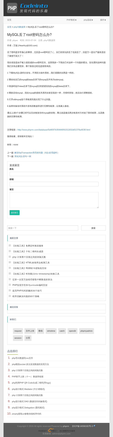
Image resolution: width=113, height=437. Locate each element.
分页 (28, 338)
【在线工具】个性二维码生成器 (28, 251)
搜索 (93, 228)
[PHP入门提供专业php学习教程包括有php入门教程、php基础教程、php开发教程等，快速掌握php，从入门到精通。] (29, 8)
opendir (72, 331)
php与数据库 (19, 27)
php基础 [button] (87, 20)
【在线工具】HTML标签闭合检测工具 (31, 262)
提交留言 (14, 213)
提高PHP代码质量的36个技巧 (27, 290)
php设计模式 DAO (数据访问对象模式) (29, 401)
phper (15, 40)
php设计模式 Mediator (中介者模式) (28, 389)
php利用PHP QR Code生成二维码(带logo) (31, 383)
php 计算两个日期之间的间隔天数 (29, 256)
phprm (66, 426)
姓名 (12, 169)
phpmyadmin (86, 331)
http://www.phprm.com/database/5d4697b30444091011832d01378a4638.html (54, 130)
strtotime (51, 331)
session (17, 338)
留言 (12, 189)
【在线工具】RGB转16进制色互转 (29, 268)
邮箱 (12, 179)
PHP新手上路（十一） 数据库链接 (27, 376)
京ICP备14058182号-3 (82, 426)
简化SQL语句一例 (23, 156)
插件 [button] (102, 20)
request (17, 331)
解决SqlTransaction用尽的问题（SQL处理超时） (37, 152)
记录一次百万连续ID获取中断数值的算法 (32, 279)
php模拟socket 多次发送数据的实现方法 (30, 364)
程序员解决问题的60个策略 (26, 296)
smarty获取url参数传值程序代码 (26, 414)
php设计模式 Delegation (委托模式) (28, 407)
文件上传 (30, 331)
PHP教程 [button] (71, 20)
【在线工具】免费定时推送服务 (28, 245)
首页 (9, 20)
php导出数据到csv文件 (22, 358)
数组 (41, 331)
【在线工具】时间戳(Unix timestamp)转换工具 (36, 273)
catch (62, 331)
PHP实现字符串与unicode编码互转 (30, 284)
